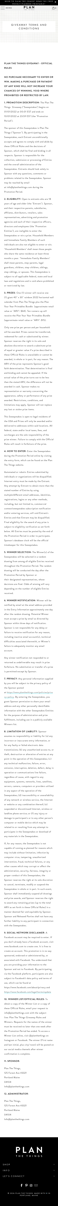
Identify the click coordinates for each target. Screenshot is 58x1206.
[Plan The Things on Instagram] (31, 1185)
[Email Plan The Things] (36, 1185)
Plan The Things (24, 1193)
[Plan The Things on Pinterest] (26, 1185)
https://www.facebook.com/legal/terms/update (27, 992)
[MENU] (1, 8)
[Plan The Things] (29, 8)
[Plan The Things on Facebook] (22, 1185)
